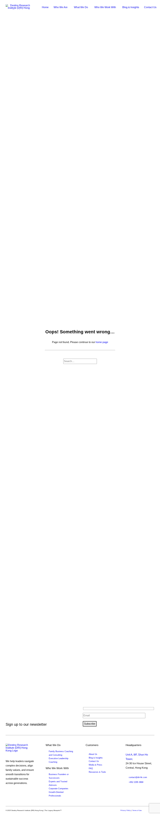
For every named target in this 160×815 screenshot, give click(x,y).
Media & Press (95, 765)
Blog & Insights (130, 7)
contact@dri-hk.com (138, 777)
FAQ (91, 768)
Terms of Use (137, 810)
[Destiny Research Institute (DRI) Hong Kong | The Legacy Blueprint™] (19, 748)
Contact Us (150, 7)
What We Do (81, 7)
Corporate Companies (58, 788)
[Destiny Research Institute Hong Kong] (19, 7)
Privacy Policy (125, 810)
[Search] (80, 361)
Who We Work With (105, 7)
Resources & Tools (97, 772)
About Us (93, 754)
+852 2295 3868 (136, 782)
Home (45, 7)
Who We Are (61, 7)
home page (102, 342)
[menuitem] (45, 7)
